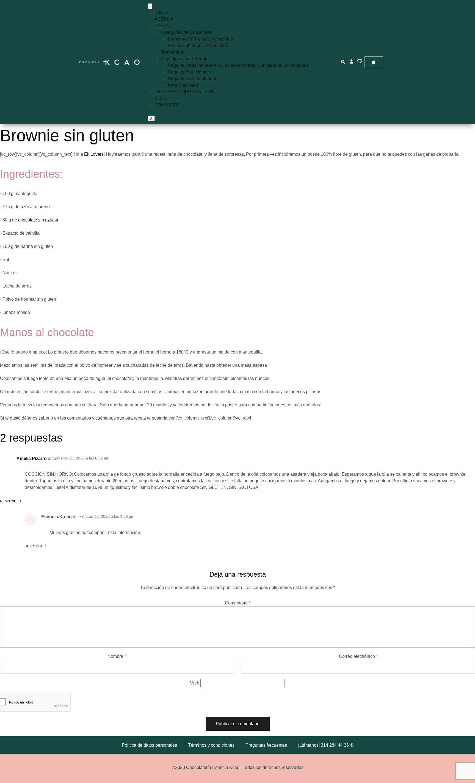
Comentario (237, 603)
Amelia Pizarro (31, 458)
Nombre (116, 656)
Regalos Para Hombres (191, 72)
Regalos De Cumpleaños (192, 78)
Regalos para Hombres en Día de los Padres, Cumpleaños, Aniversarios (238, 65)
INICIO (161, 12)
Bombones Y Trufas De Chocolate (201, 39)
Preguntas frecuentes (266, 745)
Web (194, 683)
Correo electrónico (358, 656)
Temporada (172, 52)
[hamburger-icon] (150, 6)
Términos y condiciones (211, 745)
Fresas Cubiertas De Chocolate (198, 45)
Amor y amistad (183, 85)
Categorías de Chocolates (186, 32)
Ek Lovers (94, 154)
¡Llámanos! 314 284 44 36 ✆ (326, 745)
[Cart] (373, 62)
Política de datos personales (149, 745)
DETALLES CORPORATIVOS (184, 91)
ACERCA (163, 19)
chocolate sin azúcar (38, 220)
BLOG (160, 98)
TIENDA (162, 25)
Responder (35, 546)
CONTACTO (166, 105)
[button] (342, 62)
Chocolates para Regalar (185, 58)
